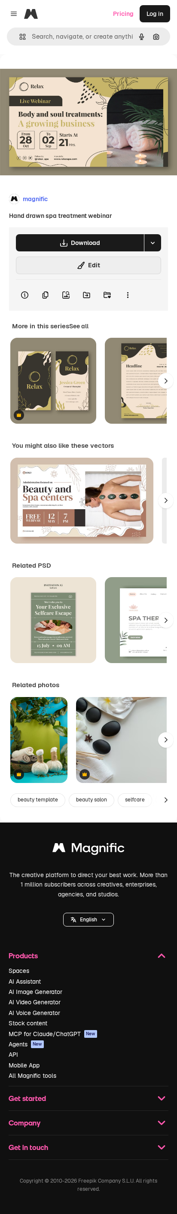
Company (24, 1122)
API (13, 1054)
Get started (27, 1098)
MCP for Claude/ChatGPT (52, 1034)
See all (78, 326)
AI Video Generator (35, 1002)
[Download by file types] (152, 242)
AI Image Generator (35, 992)
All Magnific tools (32, 1075)
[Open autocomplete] (19, 37)
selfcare (135, 799)
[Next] (166, 381)
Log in (154, 14)
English (88, 919)
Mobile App (24, 1065)
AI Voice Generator (34, 1013)
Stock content (28, 1023)
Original (55, 74)
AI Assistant (25, 981)
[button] (88, 920)
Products (23, 955)
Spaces (19, 971)
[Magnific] (88, 849)
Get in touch (28, 1147)
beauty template (38, 799)
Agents (25, 1044)
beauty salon (91, 799)
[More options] (127, 295)
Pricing (123, 14)
